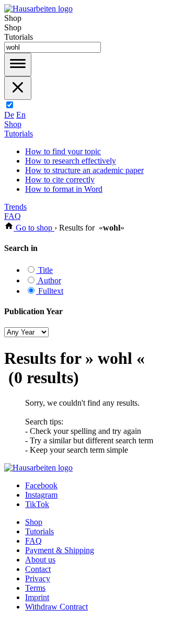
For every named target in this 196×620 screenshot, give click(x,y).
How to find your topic (63, 151)
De (9, 114)
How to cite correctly (60, 179)
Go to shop (34, 227)
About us (40, 559)
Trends (15, 206)
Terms (35, 587)
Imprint (37, 597)
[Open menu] (17, 64)
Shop (12, 124)
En (21, 114)
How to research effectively (70, 160)
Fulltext (49, 290)
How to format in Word (63, 189)
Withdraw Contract (56, 606)
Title (44, 270)
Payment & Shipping (59, 550)
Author (48, 280)
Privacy (37, 578)
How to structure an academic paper (84, 170)
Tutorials (18, 133)
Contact (38, 569)
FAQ (12, 216)
